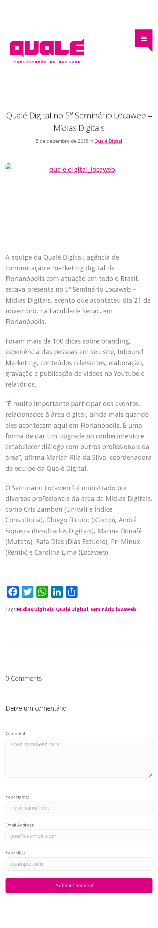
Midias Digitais (35, 609)
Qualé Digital (108, 141)
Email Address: (20, 825)
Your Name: (17, 797)
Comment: (16, 733)
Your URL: (15, 853)
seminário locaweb (113, 609)
